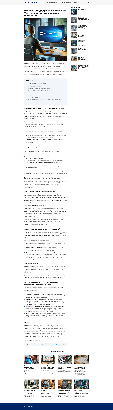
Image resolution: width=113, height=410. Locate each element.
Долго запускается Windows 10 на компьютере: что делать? (29, 368)
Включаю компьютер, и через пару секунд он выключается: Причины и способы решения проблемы (83, 68)
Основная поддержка (35, 84)
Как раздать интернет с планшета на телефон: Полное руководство (64, 392)
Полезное (76, 2)
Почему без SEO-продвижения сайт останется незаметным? (82, 27)
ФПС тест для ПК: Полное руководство (83, 10)
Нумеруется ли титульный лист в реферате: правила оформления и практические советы (80, 368)
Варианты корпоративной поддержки (39, 95)
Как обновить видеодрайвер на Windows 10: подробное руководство (81, 392)
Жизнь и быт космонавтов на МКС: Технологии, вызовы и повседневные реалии (83, 20)
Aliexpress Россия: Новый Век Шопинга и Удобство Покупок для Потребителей (47, 368)
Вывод (29, 103)
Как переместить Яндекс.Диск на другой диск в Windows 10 (82, 34)
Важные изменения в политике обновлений (39, 88)
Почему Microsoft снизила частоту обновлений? (41, 90)
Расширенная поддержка (36, 86)
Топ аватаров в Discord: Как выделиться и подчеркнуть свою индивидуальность (83, 43)
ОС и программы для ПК (66, 2)
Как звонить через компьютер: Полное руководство (30, 392)
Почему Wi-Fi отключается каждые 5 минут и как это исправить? (47, 392)
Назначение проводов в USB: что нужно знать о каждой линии (64, 367)
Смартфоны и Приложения (52, 2)
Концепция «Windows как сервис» (38, 92)
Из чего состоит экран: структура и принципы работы (82, 49)
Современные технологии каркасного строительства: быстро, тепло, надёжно (82, 59)
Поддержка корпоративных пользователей (38, 94)
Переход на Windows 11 (35, 97)
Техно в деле (30, 2)
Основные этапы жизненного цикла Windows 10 (40, 83)
